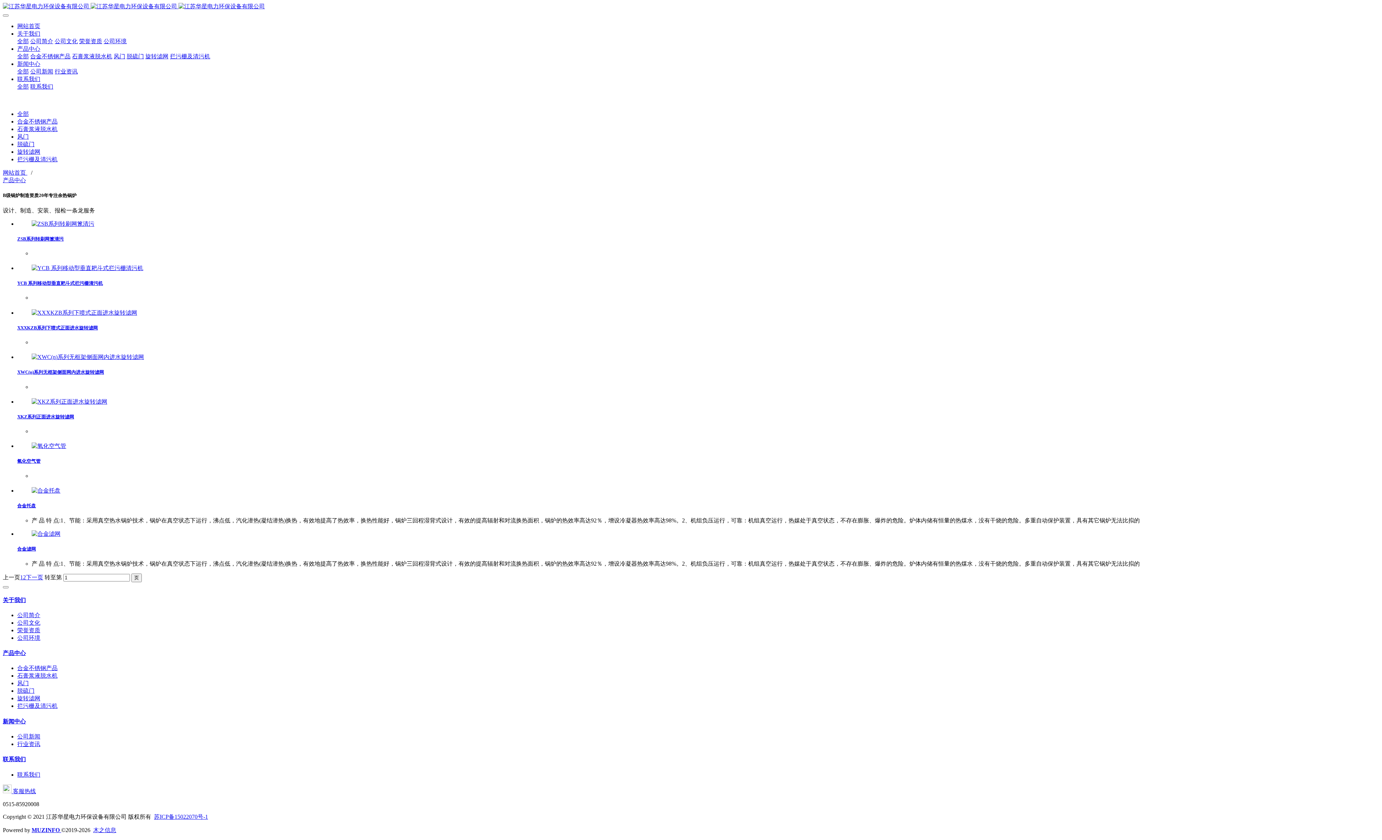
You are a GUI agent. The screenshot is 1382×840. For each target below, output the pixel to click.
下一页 (34, 577)
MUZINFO (46, 830)
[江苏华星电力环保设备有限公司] (691, 6)
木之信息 (104, 830)
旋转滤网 (28, 152)
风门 (23, 137)
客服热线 (24, 791)
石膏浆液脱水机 (37, 129)
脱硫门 (26, 144)
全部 (23, 41)
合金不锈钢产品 (37, 121)
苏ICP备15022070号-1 (181, 817)
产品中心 (14, 180)
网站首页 (15, 173)
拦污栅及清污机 (37, 159)
